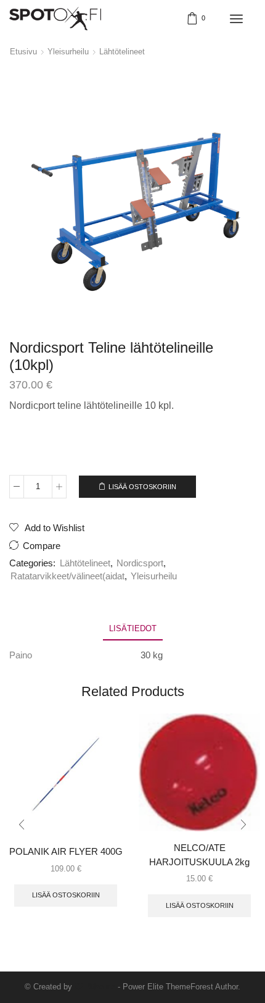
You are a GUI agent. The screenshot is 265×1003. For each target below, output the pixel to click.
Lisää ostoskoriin (142, 486)
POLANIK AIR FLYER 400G (66, 852)
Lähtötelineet (122, 51)
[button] (21, 824)
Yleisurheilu (68, 51)
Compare (41, 546)
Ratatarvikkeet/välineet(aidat (67, 576)
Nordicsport (139, 563)
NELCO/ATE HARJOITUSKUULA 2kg (199, 855)
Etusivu (23, 51)
